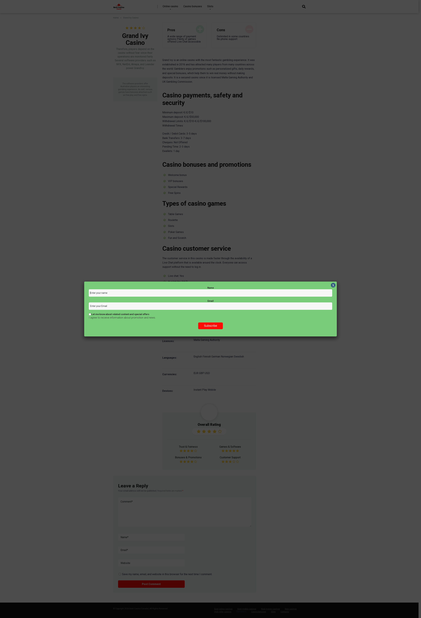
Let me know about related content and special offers (120, 314)
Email (211, 301)
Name (210, 287)
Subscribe (210, 325)
